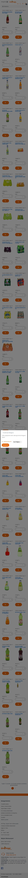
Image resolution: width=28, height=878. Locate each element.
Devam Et (5, 445)
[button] (17, 442)
